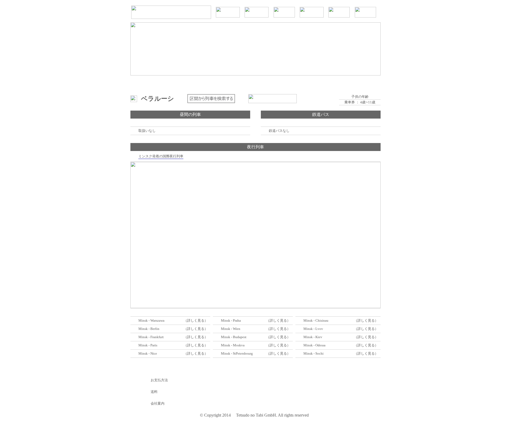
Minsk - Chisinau (315, 320)
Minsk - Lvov (313, 329)
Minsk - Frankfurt (151, 337)
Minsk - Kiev (312, 337)
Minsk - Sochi (313, 353)
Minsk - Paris (147, 345)
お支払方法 (159, 380)
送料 (154, 392)
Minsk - (227, 345)
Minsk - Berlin (148, 329)
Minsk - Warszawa (151, 320)
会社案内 (157, 403)
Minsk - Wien (230, 329)
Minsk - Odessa (314, 345)
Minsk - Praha (231, 320)
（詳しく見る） (196, 320)
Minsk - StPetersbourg (237, 353)
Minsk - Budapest (233, 337)
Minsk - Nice (147, 353)
